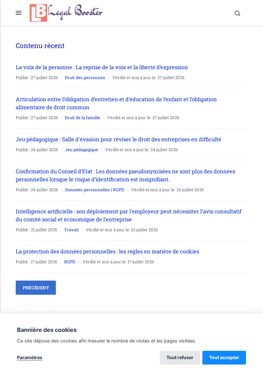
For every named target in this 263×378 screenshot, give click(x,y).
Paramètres (29, 357)
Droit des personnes (85, 77)
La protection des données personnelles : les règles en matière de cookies (107, 251)
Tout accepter (224, 357)
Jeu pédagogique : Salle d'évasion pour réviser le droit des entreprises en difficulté (118, 139)
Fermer (224, 13)
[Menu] (22, 13)
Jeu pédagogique (81, 149)
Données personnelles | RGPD (94, 190)
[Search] (237, 13)
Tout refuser (179, 357)
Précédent (36, 288)
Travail (71, 230)
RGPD (69, 262)
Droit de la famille (82, 117)
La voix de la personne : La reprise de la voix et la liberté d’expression (102, 67)
